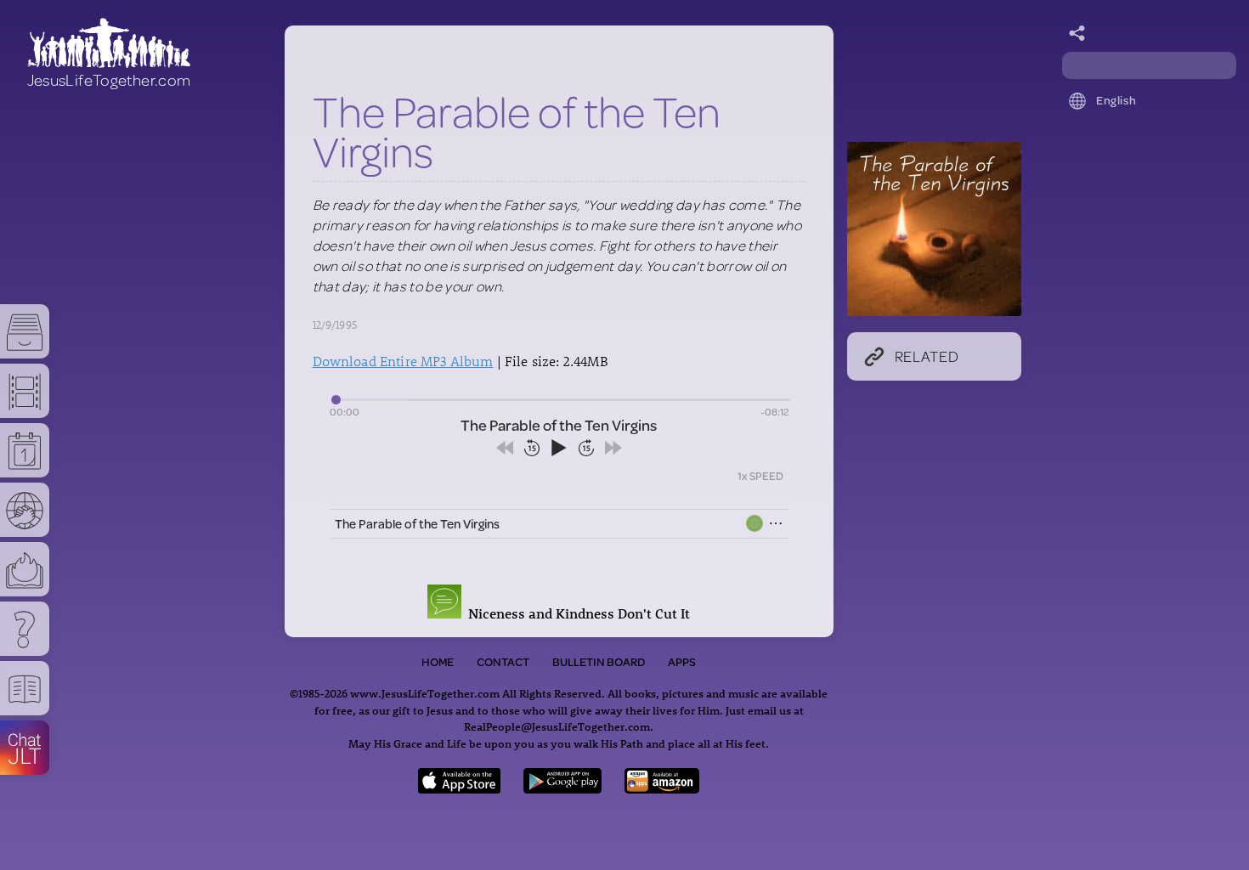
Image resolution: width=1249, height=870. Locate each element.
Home (437, 661)
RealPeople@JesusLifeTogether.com (557, 726)
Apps (682, 661)
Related (927, 356)
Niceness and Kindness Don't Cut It (575, 613)
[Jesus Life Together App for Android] (562, 788)
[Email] (1077, 34)
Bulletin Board (598, 661)
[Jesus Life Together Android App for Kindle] (662, 788)
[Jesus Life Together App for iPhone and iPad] (459, 788)
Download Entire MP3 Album (403, 361)
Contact (503, 661)
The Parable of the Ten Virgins (417, 524)
